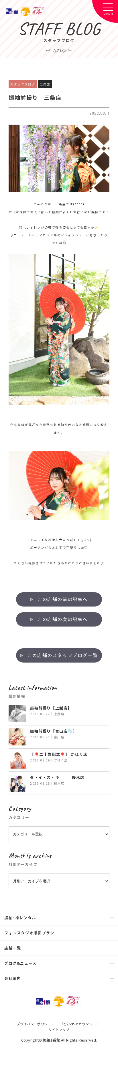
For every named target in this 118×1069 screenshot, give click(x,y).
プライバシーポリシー (33, 1023)
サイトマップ (59, 1029)
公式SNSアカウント (77, 1023)
